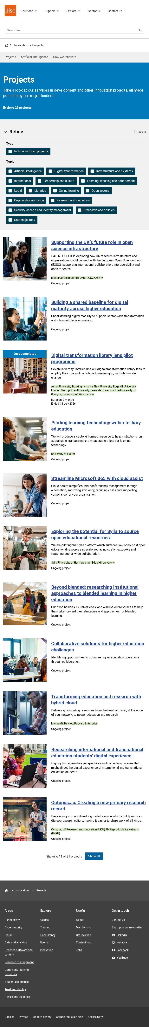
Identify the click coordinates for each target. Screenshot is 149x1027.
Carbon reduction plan (69, 1016)
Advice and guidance (17, 996)
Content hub (83, 942)
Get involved (83, 935)
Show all (94, 856)
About (80, 919)
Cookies (9, 1016)
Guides (44, 919)
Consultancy (47, 935)
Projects (38, 45)
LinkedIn (122, 935)
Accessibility (95, 1016)
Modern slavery (42, 1016)
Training (45, 927)
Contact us (115, 11)
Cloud (8, 935)
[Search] (141, 30)
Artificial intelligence (34, 57)
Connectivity (12, 919)
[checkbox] (28, 151)
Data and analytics (16, 942)
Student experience (17, 981)
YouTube (122, 957)
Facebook (123, 950)
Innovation (21, 45)
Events (44, 942)
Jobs (79, 950)
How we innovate (64, 57)
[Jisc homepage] (11, 11)
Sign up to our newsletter (127, 927)
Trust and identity (15, 989)
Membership (84, 927)
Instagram (123, 942)
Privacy (23, 1016)
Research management (19, 962)
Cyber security (13, 927)
